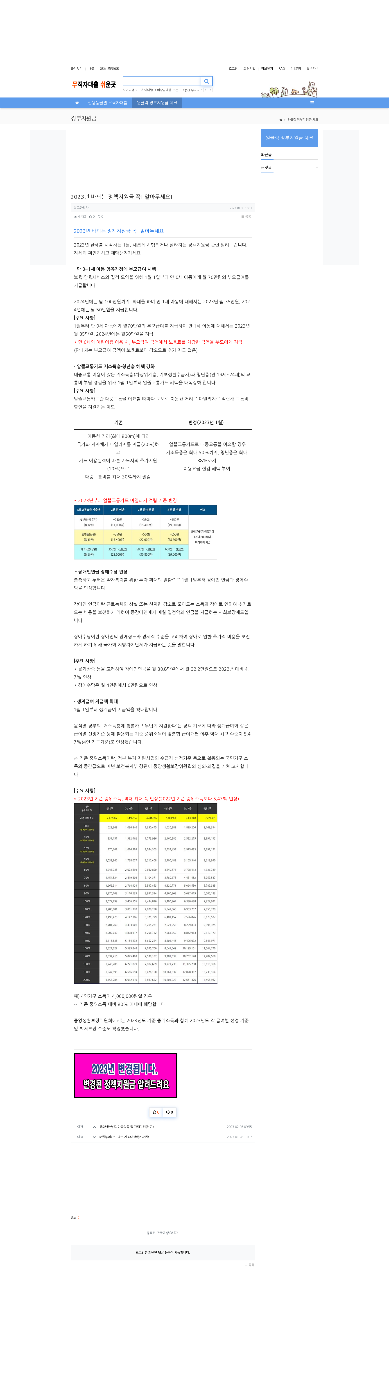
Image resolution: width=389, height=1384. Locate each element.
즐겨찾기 (76, 68)
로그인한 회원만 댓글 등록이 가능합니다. (163, 1252)
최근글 (266, 155)
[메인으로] (77, 102)
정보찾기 (267, 68)
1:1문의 (296, 68)
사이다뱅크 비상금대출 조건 (159, 90)
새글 (91, 68)
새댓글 (266, 168)
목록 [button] (247, 216)
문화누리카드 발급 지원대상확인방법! (124, 1137)
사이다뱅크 (130, 90)
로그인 (233, 68)
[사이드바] (312, 102)
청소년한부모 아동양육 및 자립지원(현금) (126, 1126)
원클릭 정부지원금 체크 (302, 119)
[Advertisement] (194, 31)
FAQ (282, 68)
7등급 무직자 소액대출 (197, 90)
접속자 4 (312, 68)
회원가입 (249, 68)
